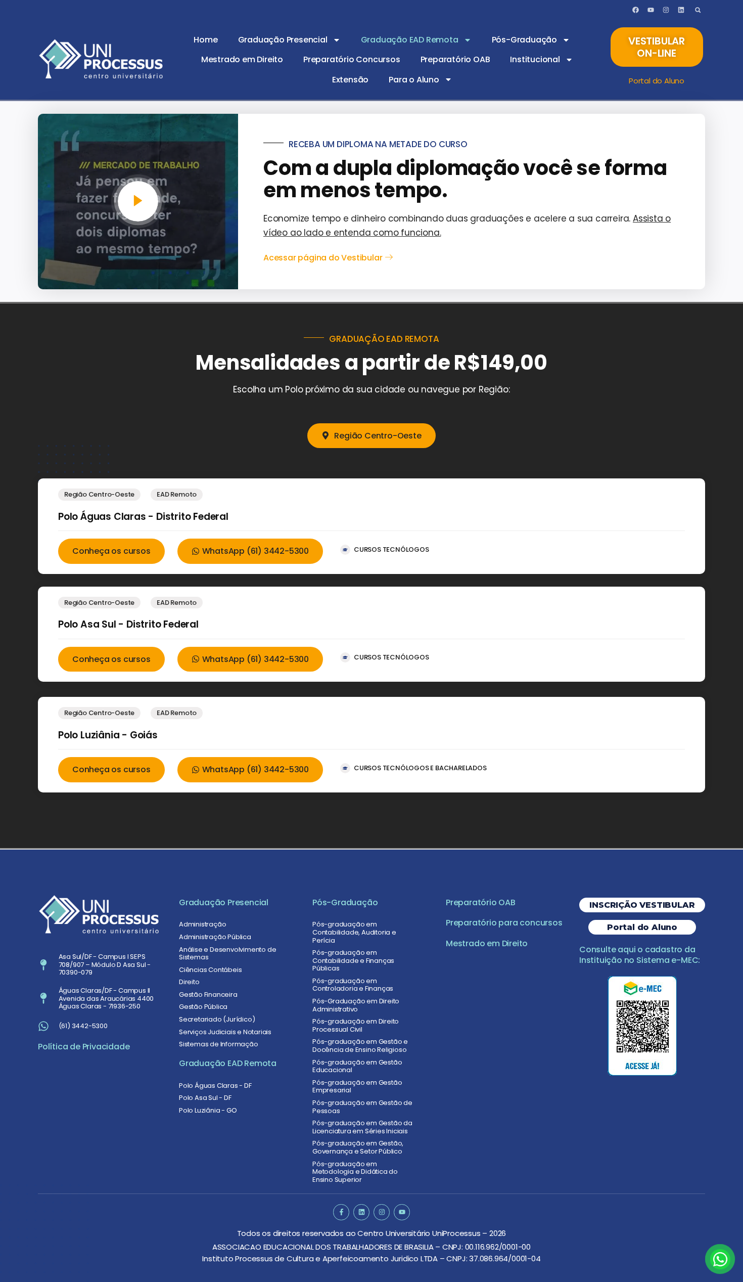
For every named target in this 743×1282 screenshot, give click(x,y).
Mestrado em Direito (242, 59)
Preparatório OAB (455, 59)
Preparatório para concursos (504, 923)
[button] (697, 10)
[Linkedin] (680, 10)
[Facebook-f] (341, 1212)
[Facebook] (635, 10)
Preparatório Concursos (351, 59)
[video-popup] (138, 201)
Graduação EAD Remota (409, 40)
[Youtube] (650, 10)
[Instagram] (665, 10)
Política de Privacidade (83, 1046)
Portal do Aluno (656, 80)
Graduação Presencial (283, 40)
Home (205, 40)
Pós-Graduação (524, 40)
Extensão (350, 79)
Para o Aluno (414, 79)
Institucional (535, 59)
